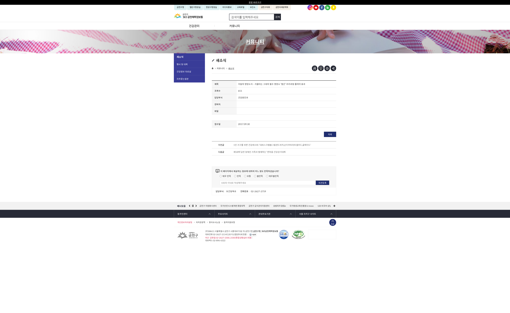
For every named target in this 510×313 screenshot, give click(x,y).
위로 (332, 224)
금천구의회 (265, 7)
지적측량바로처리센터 (325, 206)
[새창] (298, 234)
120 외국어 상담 (306, 206)
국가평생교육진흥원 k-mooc (283, 206)
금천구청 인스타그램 (310, 7)
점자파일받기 (321, 68)
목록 (330, 134)
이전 (189, 206)
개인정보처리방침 (184, 222)
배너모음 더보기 (334, 206)
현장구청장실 (211, 7)
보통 (249, 176)
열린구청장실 (195, 7)
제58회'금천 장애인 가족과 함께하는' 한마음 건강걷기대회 (259, 151)
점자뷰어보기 (314, 68)
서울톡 (254, 234)
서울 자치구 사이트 (307, 213)
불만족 (260, 176)
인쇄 (327, 68)
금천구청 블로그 (327, 7)
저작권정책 (200, 222)
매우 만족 (226, 176)
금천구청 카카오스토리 (333, 7)
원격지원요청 (229, 222)
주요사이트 (223, 213)
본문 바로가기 (255, 2)
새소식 (180, 57)
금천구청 (180, 7)
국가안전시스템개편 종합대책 (214, 206)
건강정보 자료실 (184, 71)
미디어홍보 (226, 7)
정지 (193, 206)
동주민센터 (182, 213)
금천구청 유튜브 (316, 7)
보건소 (252, 7)
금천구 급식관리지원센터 (240, 206)
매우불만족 (274, 176)
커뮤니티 (234, 26)
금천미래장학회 (282, 7)
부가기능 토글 (333, 68)
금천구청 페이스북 (321, 7)
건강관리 (194, 26)
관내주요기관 (264, 213)
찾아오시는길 (214, 222)
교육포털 (240, 7)
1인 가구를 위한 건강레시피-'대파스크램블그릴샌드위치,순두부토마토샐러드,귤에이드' (272, 144)
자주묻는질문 (183, 78)
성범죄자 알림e (261, 206)
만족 (239, 176)
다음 (196, 206)
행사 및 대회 (182, 64)
